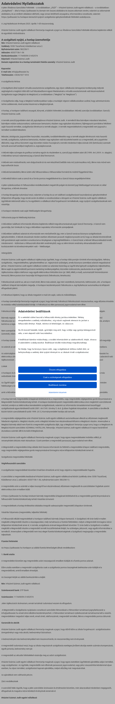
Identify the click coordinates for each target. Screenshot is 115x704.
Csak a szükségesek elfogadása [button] (57, 377)
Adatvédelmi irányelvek (57, 392)
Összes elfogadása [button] (57, 370)
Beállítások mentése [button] (57, 385)
